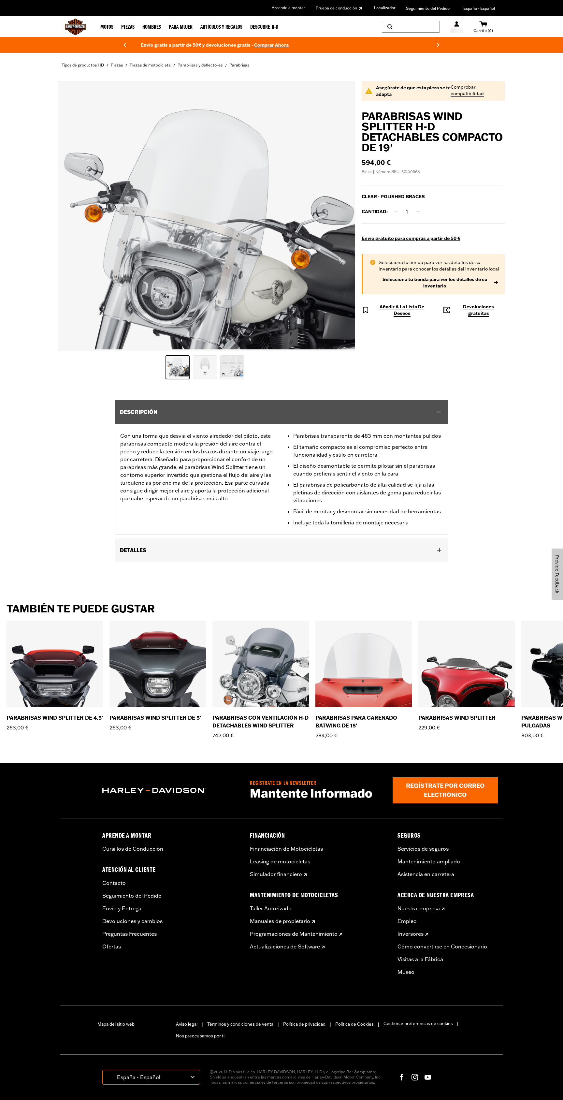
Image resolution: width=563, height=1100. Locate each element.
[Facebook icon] (402, 1077)
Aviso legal (186, 1024)
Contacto (114, 883)
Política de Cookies (354, 1024)
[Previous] (125, 45)
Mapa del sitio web (116, 1024)
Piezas (117, 65)
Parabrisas (239, 65)
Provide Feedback (557, 574)
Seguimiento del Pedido (428, 8)
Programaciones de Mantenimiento (294, 934)
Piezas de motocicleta (150, 65)
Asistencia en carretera (425, 874)
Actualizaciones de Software (285, 946)
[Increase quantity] (418, 211)
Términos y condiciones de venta (240, 1024)
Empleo (407, 921)
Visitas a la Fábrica (420, 959)
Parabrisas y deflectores (200, 65)
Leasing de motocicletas (280, 861)
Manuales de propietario (280, 921)
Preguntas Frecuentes (129, 934)
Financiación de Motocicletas (286, 848)
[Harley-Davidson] (171, 790)
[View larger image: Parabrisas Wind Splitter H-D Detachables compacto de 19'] (206, 215)
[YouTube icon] (428, 1077)
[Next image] (342, 216)
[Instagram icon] (415, 1077)
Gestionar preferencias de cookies (418, 1023)
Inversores (410, 934)
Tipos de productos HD (83, 65)
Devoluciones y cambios (132, 921)
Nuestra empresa (418, 908)
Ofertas (111, 946)
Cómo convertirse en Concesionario (442, 946)
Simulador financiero (276, 874)
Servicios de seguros (423, 848)
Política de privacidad (304, 1024)
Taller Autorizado (271, 908)
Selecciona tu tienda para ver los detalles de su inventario (435, 282)
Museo (405, 972)
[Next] (438, 45)
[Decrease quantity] (396, 211)
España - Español (479, 8)
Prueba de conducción (336, 8)
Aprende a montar (288, 7)
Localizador (385, 7)
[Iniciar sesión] (456, 26)
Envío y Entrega (121, 908)
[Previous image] (71, 216)
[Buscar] (411, 27)
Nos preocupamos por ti (200, 1035)
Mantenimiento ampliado (428, 861)
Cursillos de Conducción (132, 848)
